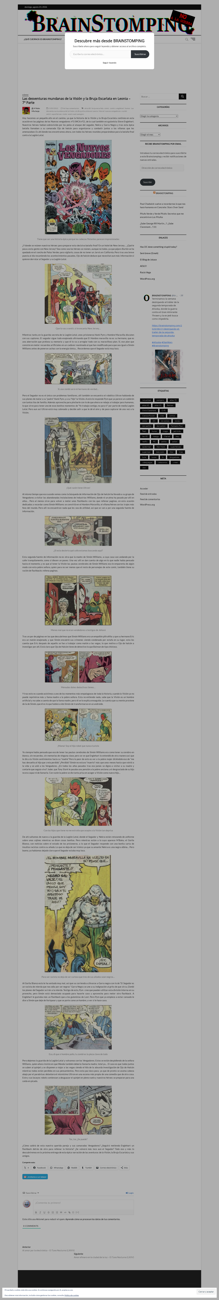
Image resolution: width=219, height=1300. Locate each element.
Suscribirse (140, 54)
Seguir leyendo (109, 62)
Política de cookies (72, 1295)
